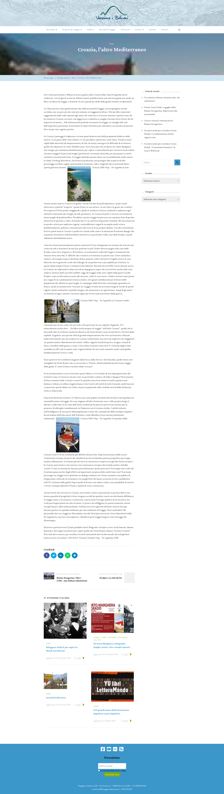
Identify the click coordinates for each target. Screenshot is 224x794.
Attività (124, 29)
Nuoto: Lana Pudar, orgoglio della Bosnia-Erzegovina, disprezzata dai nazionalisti (160, 110)
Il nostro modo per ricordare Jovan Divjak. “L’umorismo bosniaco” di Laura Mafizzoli (160, 147)
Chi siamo (50, 29)
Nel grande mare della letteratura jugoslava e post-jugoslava (111, 712)
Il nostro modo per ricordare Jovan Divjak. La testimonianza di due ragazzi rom (160, 134)
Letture (138, 29)
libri (111, 44)
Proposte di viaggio (71, 29)
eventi (96, 637)
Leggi (77, 658)
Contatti (152, 29)
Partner (164, 29)
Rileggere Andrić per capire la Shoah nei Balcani (62, 649)
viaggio (97, 640)
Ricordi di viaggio (107, 29)
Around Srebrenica (56, 698)
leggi (123, 771)
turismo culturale (118, 637)
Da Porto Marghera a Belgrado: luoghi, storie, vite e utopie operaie (111, 645)
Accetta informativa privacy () (113, 771)
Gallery (90, 29)
